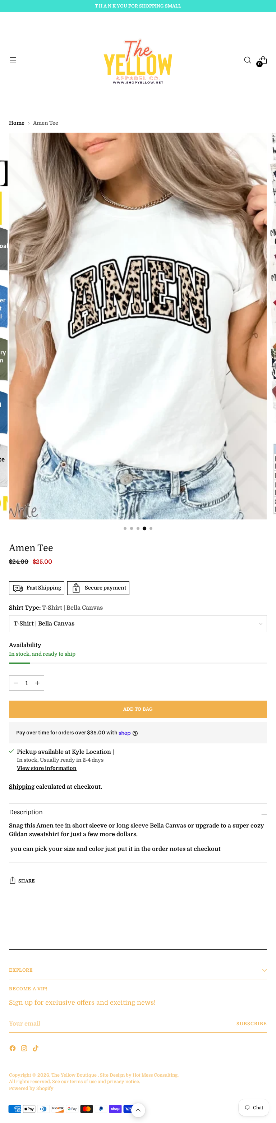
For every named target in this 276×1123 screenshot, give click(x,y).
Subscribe (251, 1023)
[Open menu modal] (12, 60)
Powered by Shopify (31, 1088)
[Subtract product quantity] (37, 683)
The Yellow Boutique (74, 1075)
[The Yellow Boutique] (138, 60)
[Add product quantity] (15, 683)
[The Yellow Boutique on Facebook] (13, 1049)
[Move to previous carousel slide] (244, 925)
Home (16, 123)
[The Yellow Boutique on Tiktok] (36, 1049)
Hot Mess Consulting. (156, 1075)
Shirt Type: (56, 607)
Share (26, 881)
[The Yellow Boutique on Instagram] (24, 1049)
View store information (47, 768)
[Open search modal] (247, 60)
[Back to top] (138, 1110)
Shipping (21, 786)
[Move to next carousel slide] (261, 924)
